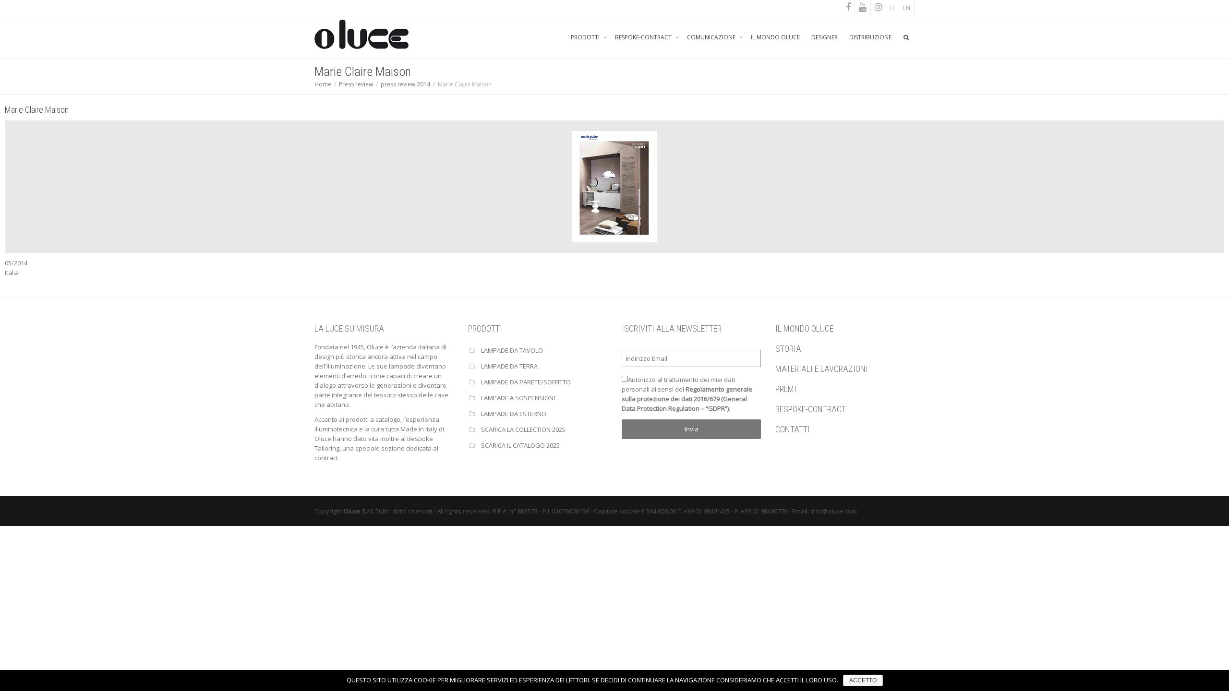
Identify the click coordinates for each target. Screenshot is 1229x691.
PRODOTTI (586, 37)
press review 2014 (405, 84)
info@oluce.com (833, 511)
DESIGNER (824, 37)
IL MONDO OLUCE (775, 37)
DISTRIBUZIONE (870, 37)
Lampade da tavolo (512, 350)
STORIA (788, 349)
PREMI (785, 389)
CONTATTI (792, 429)
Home (322, 84)
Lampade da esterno (513, 413)
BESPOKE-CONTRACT (644, 37)
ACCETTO (863, 680)
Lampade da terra (509, 366)
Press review (356, 84)
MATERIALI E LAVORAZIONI (821, 369)
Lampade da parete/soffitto (526, 382)
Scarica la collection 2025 (523, 429)
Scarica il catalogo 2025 (520, 445)
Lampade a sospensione (519, 397)
